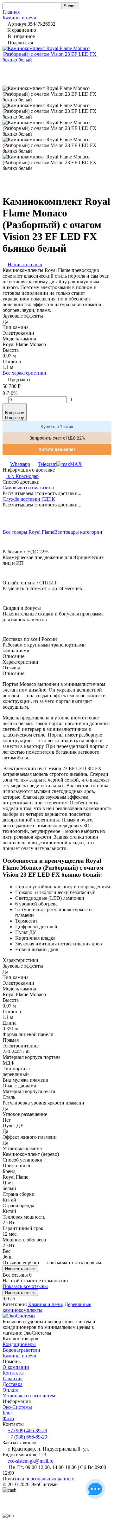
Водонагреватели (21, 1350)
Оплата (10, 1390)
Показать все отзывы (25, 1286)
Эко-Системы (17, 1407)
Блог (8, 1412)
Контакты (13, 1372)
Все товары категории (78, 532)
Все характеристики (24, 373)
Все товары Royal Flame (28, 532)
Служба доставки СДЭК (29, 499)
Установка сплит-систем (29, 1395)
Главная (11, 12)
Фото (8, 1418)
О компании (16, 1367)
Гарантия (12, 1378)
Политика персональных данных (38, 1478)
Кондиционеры (19, 1344)
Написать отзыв (20, 1268)
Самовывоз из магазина (28, 487)
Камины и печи (19, 17)
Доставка (12, 1384)
